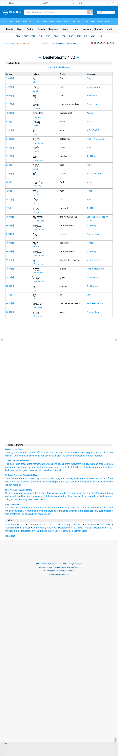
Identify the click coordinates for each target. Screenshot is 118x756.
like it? (57, 470)
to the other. (66, 496)
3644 (8, 312)
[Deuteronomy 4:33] (114, 346)
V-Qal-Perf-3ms (94, 173)
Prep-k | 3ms (93, 312)
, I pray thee (20, 464)
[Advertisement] (59, 380)
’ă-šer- (36, 125)
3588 (8, 78)
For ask (9, 507)
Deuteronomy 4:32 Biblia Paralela (75, 527)
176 (8, 294)
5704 (8, 234)
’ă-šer (35, 169)
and (105, 478)
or (87, 455)
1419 (8, 277)
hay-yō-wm (38, 160)
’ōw (34, 298)
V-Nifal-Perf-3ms (95, 260)
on (32, 455)
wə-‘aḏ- (36, 238)
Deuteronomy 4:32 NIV (40, 524)
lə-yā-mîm (37, 108)
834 (8, 121)
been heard (12, 484)
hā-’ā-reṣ (37, 212)
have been (57, 464)
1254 (8, 173)
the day (85, 464)
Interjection (92, 95)
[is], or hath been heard (32, 514)
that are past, (38, 507)
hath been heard (45, 470)
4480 (8, 147)
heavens (25, 481)
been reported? (96, 455)
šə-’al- (36, 91)
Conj (89, 78)
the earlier (30, 478)
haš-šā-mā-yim (39, 255)
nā (34, 99)
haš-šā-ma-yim (39, 229)
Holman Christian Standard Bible (21, 475)
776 (8, 208)
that (82, 452)
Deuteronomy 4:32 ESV (97, 524)
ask (15, 452)
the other (59, 452)
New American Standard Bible (18, 490)
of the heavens (44, 452)
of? (20, 484)
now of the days (22, 507)
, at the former (32, 464)
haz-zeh (36, 290)
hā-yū (35, 134)
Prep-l (89, 147)
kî (34, 82)
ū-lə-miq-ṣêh (38, 221)
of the (17, 481)
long (86, 452)
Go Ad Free (5, 744)
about (21, 478)
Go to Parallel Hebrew (59, 67)
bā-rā (35, 177)
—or (35, 470)
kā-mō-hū (37, 316)
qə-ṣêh (36, 247)
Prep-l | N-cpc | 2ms (96, 139)
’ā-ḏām (36, 195)
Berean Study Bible (13, 449)
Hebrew (11, 43)
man (29, 455)
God (16, 455)
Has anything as (48, 455)
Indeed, (9, 452)
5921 (8, 199)
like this (103, 496)
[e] (12, 78)
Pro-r (89, 121)
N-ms (89, 191)
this (62, 481)
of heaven (49, 510)
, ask (11, 464)
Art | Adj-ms (92, 277)
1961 (8, 130)
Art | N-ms (92, 156)
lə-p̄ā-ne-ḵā (38, 143)
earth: (37, 455)
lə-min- (36, 151)
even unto (62, 467)
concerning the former (34, 493)
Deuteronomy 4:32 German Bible (71, 530)
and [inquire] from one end (31, 496)
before (66, 464)
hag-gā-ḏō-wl (39, 281)
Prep (89, 199)
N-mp (89, 182)
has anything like (104, 481)
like (41, 499)
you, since (77, 493)
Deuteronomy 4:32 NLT (69, 524)
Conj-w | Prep (93, 234)
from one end (29, 452)
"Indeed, (9, 493)
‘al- (34, 203)
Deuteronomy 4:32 (15, 524)
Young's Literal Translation (17, 461)
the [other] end (74, 467)
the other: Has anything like (46, 481)
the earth (12, 467)
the (67, 478)
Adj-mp (90, 113)
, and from (22, 467)
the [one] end (34, 467)
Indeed (10, 478)
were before (65, 493)
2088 (8, 286)
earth (100, 478)
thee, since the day (74, 507)
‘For (7, 464)
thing (31, 470)
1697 (8, 268)
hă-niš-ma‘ (38, 307)
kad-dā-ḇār (38, 273)
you (57, 478)
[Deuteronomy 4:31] (3, 346)
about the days (71, 452)
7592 (8, 87)
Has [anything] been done (85, 496)
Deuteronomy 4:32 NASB (18, 527)
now (20, 452)
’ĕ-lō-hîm (37, 186)
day (71, 478)
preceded (94, 452)
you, (102, 452)
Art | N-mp (92, 225)
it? (45, 499)
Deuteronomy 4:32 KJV (44, 527)
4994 (8, 95)
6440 (8, 139)
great (59, 455)
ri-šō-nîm (37, 117)
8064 (8, 225)
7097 (8, 217)
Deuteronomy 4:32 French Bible (37, 530)
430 (8, 182)
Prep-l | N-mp (93, 104)
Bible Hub (10, 536)
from (106, 452)
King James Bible (13, 504)
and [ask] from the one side (29, 510)
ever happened (77, 455)
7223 (8, 113)
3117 (8, 104)
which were (51, 507)
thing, (8, 499)
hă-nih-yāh (38, 264)
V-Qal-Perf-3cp (94, 130)
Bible (5, 43)
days (42, 464)
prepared (103, 464)
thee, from (75, 464)
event (73, 481)
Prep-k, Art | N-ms (95, 268)
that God (95, 493)
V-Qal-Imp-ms (93, 87)
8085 (8, 303)
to (53, 452)
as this (66, 455)
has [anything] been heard (26, 499)
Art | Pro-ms (92, 286)
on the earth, (11, 496)
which (48, 464)
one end (9, 481)
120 (8, 191)
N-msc (90, 243)
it (6, 484)
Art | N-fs (91, 208)
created (22, 455)
